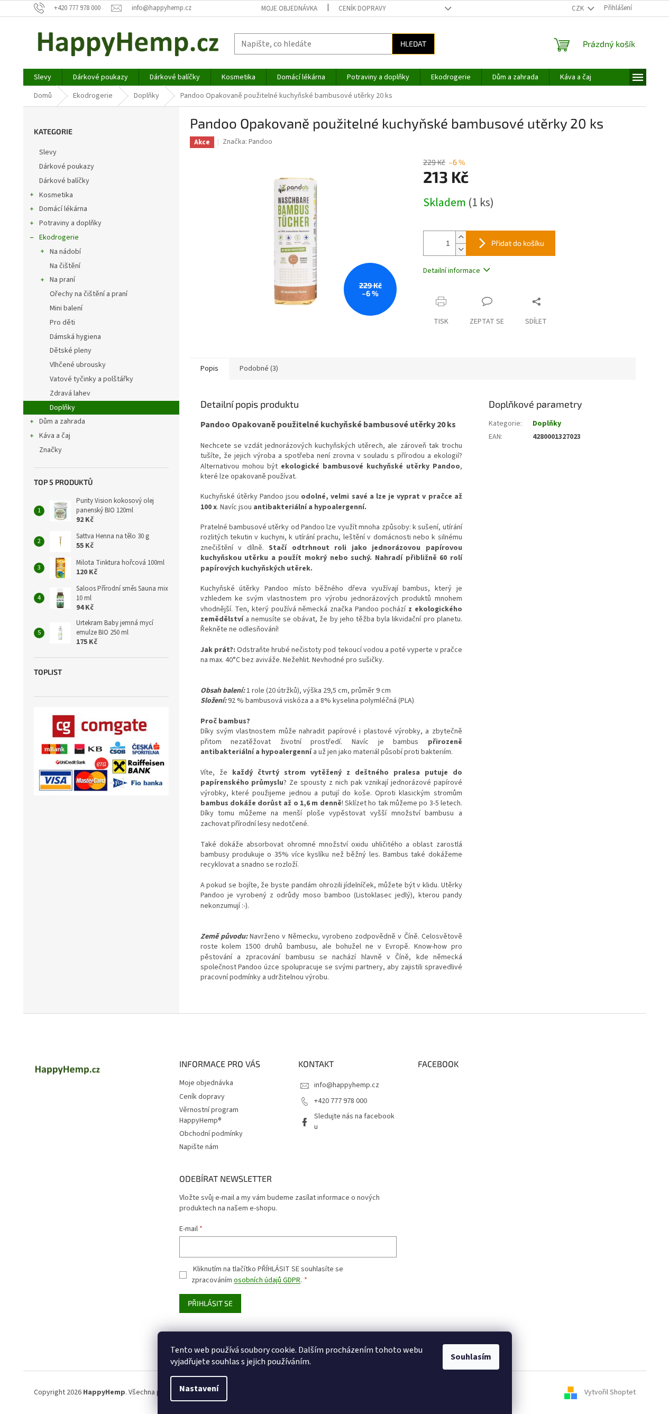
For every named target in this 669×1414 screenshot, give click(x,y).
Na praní (62, 279)
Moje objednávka (289, 8)
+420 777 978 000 (340, 1101)
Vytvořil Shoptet (610, 1392)
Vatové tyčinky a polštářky (91, 379)
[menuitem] (42, 77)
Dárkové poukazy (66, 166)
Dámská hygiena (75, 337)
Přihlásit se (210, 1303)
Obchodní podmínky (211, 1133)
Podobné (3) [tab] (259, 368)
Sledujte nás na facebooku (354, 1121)
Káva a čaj (54, 435)
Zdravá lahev (70, 393)
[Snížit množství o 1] (460, 249)
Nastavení (198, 1388)
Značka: (247, 141)
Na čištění (65, 266)
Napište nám (198, 1147)
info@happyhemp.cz (346, 1085)
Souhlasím (471, 1357)
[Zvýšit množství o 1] (460, 237)
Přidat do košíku (517, 242)
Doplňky (62, 407)
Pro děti (62, 322)
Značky (50, 450)
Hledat (413, 43)
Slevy (48, 152)
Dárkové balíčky (64, 181)
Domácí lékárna (63, 209)
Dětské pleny (70, 350)
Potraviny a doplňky (70, 223)
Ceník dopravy (362, 8)
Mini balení (66, 308)
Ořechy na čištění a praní (88, 294)
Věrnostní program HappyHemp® (209, 1115)
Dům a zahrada (62, 421)
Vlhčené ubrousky (78, 365)
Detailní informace (451, 270)
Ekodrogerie (59, 237)
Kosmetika (56, 195)
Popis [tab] (209, 368)
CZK (578, 8)
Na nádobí (65, 251)
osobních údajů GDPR (267, 1280)
